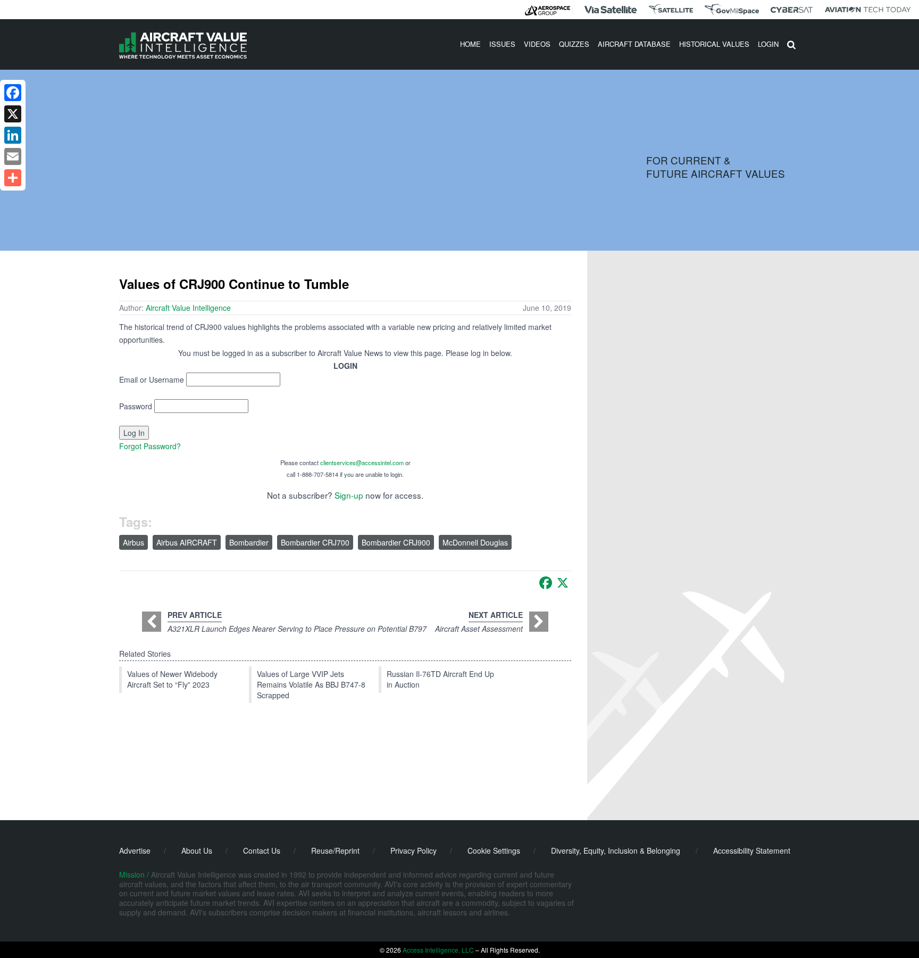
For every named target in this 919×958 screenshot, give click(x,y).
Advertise (135, 850)
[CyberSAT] (792, 10)
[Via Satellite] (610, 9)
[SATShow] (671, 9)
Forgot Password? (150, 446)
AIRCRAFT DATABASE (634, 44)
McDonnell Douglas (475, 542)
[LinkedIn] (12, 135)
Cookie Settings (493, 850)
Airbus (133, 542)
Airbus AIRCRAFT (186, 542)
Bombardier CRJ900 (396, 542)
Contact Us (261, 850)
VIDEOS (537, 44)
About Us (196, 850)
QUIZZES (574, 44)
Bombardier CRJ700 (315, 542)
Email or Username (151, 379)
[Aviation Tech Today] (868, 9)
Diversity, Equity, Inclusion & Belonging (615, 850)
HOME (470, 44)
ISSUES (502, 44)
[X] (562, 582)
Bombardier (249, 542)
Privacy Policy (413, 850)
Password (135, 406)
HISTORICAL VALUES (714, 44)
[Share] (12, 177)
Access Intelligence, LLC (438, 949)
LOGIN (768, 44)
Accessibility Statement (751, 850)
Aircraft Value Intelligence (188, 307)
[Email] (12, 156)
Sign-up (349, 495)
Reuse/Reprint (335, 850)
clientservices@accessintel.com (362, 462)
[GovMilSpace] (732, 9)
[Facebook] (545, 582)
